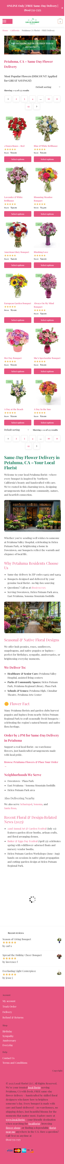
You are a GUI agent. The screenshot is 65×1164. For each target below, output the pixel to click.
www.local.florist (15, 1119)
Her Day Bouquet (13, 358)
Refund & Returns (13, 1017)
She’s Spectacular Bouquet (47, 358)
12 (29, 106)
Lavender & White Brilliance (13, 199)
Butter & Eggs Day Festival (23, 841)
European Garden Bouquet (17, 303)
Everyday (7, 1045)
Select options (17, 159)
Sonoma (38, 804)
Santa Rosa (10, 808)
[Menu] (7, 21)
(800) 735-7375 (13, 1139)
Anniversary (9, 1040)
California (14, 30)
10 (49, 98)
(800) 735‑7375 (39, 587)
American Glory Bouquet (16, 252)
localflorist (34, 1123)
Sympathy (8, 1036)
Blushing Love (41, 252)
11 (57, 98)
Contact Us (8, 1058)
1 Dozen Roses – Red (14, 145)
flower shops (13, 1127)
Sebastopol (26, 804)
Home (5, 30)
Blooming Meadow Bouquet (43, 199)
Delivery (7, 1012)
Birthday (7, 1031)
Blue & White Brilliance (46, 145)
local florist (34, 1087)
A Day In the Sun (42, 409)
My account (8, 1001)
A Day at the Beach (13, 409)
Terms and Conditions (14, 1062)
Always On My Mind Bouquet (44, 305)
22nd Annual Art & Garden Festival (27, 828)
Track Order (9, 1006)
